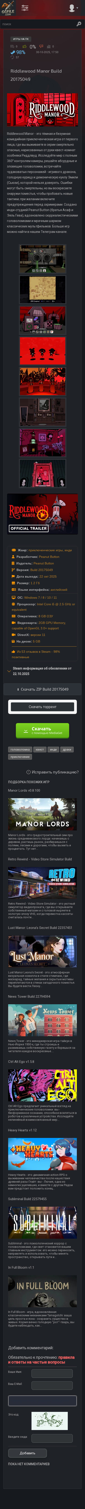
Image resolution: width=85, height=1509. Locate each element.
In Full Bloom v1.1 (21, 1267)
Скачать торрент (42, 707)
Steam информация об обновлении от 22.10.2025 (42, 671)
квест (40, 749)
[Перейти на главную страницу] (8, 8)
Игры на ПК (21, 39)
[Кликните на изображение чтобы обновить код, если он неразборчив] (50, 1429)
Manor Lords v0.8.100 (24, 790)
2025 (53, 576)
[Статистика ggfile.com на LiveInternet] (63, 1505)
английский (59, 589)
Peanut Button (49, 557)
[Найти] (79, 24)
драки (67, 749)
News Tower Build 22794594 (29, 997)
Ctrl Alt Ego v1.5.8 (21, 1062)
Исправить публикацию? (55, 771)
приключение (20, 756)
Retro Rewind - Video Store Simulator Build (40, 859)
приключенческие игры (46, 550)
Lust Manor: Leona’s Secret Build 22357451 (40, 928)
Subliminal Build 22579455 (27, 1199)
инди (68, 550)
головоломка (20, 749)
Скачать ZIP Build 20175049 (44, 689)
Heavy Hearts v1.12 (22, 1130)
